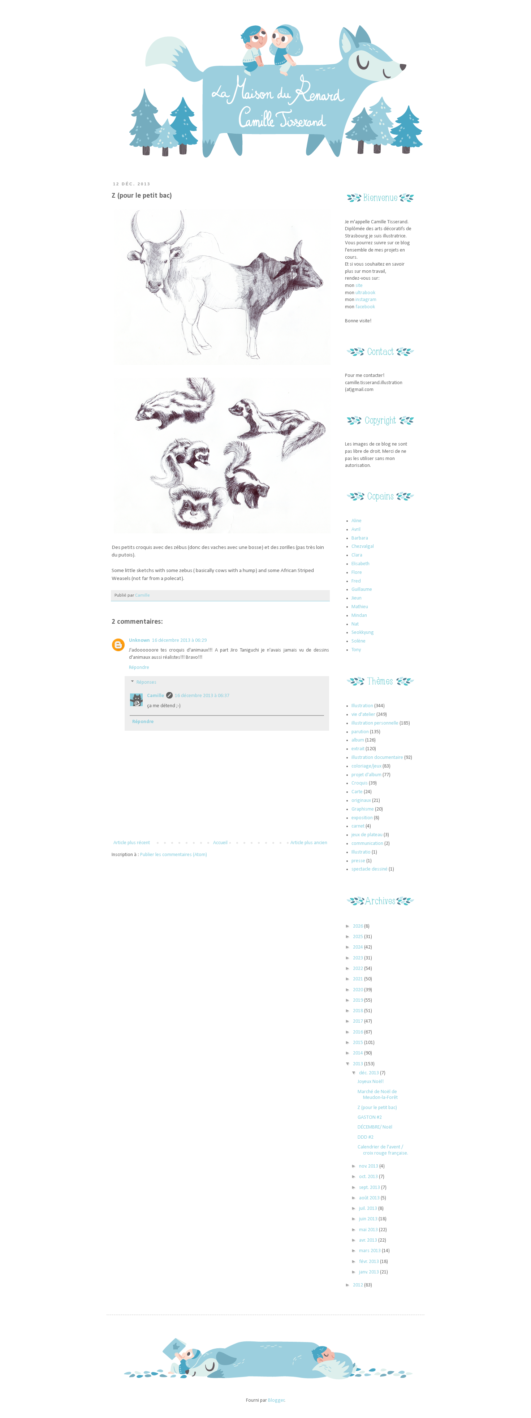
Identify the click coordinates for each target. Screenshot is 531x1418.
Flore (356, 572)
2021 (358, 979)
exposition (362, 818)
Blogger (276, 1400)
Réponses (146, 683)
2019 (358, 1000)
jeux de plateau (367, 835)
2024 (358, 947)
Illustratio (361, 852)
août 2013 (370, 1198)
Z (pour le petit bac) (377, 1107)
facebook (365, 307)
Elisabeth (360, 564)
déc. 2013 (369, 1073)
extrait (357, 749)
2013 (358, 1064)
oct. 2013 (369, 1176)
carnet (357, 826)
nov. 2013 (369, 1166)
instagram (365, 299)
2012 (358, 1285)
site (359, 285)
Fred (356, 581)
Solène (358, 641)
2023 (358, 958)
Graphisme (362, 809)
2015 (358, 1042)
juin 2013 (369, 1219)
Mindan (359, 615)
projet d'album (366, 775)
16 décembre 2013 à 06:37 (202, 696)
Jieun (356, 598)
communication (367, 843)
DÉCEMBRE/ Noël (375, 1127)
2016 (358, 1032)
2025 (358, 937)
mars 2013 (370, 1251)
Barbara (359, 538)
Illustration (362, 706)
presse (358, 861)
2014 (358, 1053)
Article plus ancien (308, 843)
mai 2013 (369, 1230)
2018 (358, 1011)
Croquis (359, 783)
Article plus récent (131, 843)
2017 (358, 1021)
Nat (355, 624)
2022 (358, 968)
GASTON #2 (370, 1117)
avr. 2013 (368, 1240)
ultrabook (365, 293)
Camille (142, 595)
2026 (358, 926)
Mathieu (359, 607)
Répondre (139, 667)
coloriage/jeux (366, 766)
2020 (358, 990)
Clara (356, 555)
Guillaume (361, 589)
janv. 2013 (369, 1272)
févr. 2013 (369, 1261)
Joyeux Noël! (371, 1081)
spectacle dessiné (369, 869)
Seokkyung (362, 632)
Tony (356, 650)
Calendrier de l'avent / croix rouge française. (383, 1150)
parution (360, 732)
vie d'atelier (363, 714)
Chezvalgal (362, 546)
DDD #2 (366, 1137)
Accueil (220, 843)
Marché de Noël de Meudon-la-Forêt (378, 1095)
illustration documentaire (377, 757)
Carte (357, 792)
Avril (356, 529)
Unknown (139, 640)
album (357, 740)
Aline (356, 521)
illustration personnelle (374, 723)
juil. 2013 (368, 1208)
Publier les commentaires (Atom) (173, 855)
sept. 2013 (370, 1187)
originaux (361, 800)
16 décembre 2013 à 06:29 (179, 640)
